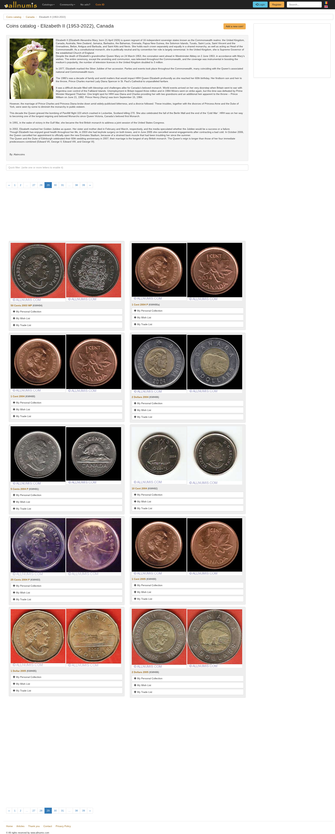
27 (33, 185)
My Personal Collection (28, 311)
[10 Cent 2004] (159, 455)
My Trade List (23, 325)
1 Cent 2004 (18, 396)
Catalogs (47, 4)
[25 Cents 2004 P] (38, 546)
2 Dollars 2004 (140, 397)
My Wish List (22, 318)
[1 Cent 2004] (38, 363)
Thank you (34, 826)
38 (76, 185)
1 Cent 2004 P (140, 304)
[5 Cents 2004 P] (38, 455)
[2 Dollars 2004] (159, 363)
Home (9, 826)
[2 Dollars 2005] (159, 638)
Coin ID (100, 4)
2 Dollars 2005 (140, 672)
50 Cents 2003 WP (21, 305)
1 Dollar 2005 (18, 671)
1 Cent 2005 (139, 579)
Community (66, 4)
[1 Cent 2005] (159, 546)
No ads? (85, 4)
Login (261, 4)
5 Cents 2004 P (19, 489)
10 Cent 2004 (139, 488)
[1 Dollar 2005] (38, 637)
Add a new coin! (234, 26)
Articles (20, 826)
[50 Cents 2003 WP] (38, 272)
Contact (47, 826)
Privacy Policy (63, 826)
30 (55, 185)
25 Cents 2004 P (20, 579)
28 (41, 185)
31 (62, 185)
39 (83, 185)
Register (276, 4)
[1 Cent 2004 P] (159, 271)
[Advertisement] (110, 216)
